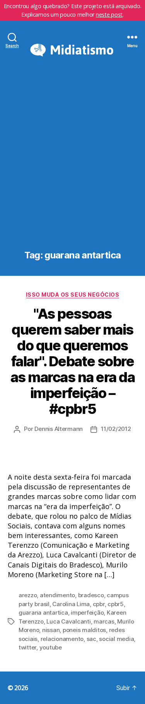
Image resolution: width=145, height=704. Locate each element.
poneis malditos (84, 630)
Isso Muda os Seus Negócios (72, 294)
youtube (50, 647)
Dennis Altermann (58, 428)
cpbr (99, 604)
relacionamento (62, 638)
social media (116, 638)
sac (91, 638)
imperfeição (87, 612)
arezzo (28, 595)
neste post (109, 14)
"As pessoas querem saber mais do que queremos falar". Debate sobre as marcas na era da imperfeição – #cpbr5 (72, 361)
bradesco (91, 595)
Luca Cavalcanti (68, 621)
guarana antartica (43, 612)
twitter (27, 647)
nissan (51, 630)
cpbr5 (115, 604)
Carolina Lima (71, 604)
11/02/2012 (116, 428)
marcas (104, 621)
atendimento (57, 595)
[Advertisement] (72, 165)
